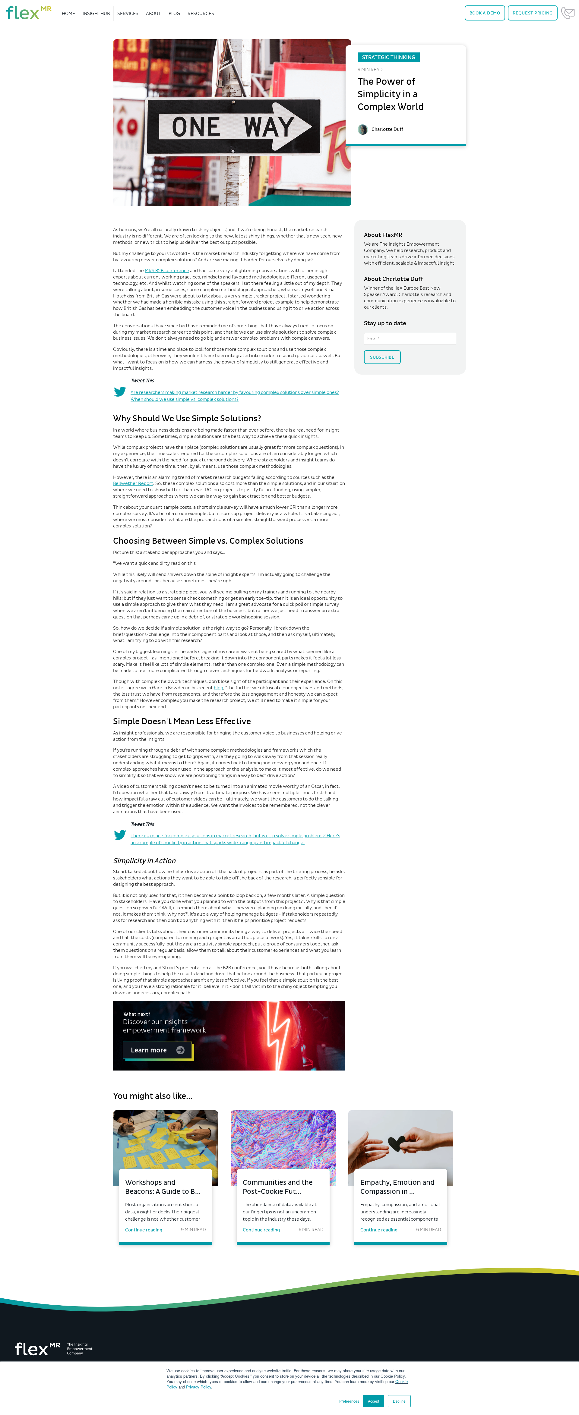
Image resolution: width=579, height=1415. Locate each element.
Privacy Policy (198, 1387)
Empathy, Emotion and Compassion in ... (397, 1187)
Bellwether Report (133, 483)
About (153, 13)
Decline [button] (399, 1401)
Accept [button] (373, 1401)
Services (127, 13)
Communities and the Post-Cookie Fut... (278, 1187)
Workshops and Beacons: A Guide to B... (163, 1187)
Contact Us (567, 12)
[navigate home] (29, 12)
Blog (174, 13)
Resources (201, 13)
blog (218, 687)
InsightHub (96, 13)
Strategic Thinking (388, 57)
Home (68, 13)
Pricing (533, 13)
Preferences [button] (349, 1401)
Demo (485, 13)
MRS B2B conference (167, 270)
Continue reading (143, 1230)
